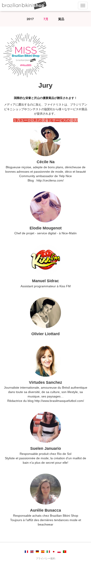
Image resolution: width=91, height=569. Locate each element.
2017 (30, 19)
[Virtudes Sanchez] (45, 361)
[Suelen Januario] (45, 427)
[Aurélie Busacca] (45, 489)
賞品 (61, 19)
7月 (46, 19)
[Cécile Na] (45, 140)
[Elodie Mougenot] (45, 206)
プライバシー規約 (45, 558)
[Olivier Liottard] (45, 312)
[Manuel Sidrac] (45, 259)
